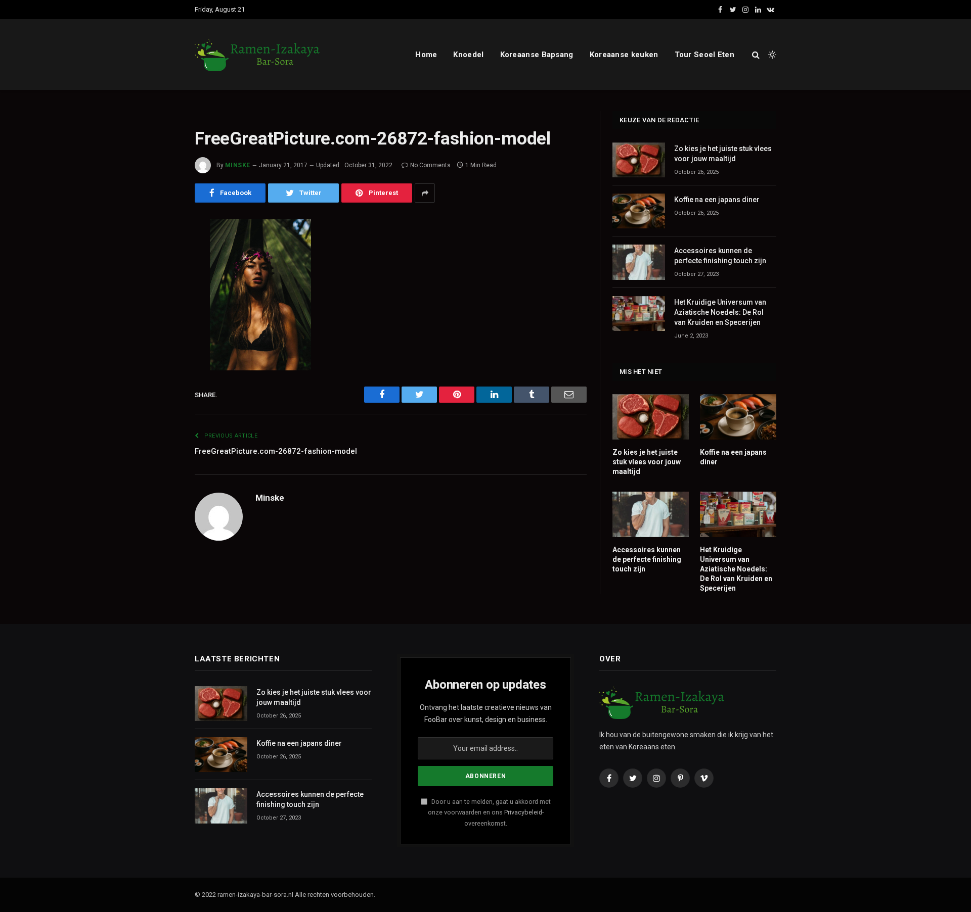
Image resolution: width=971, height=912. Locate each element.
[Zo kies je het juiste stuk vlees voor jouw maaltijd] (638, 159)
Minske (237, 165)
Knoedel (468, 54)
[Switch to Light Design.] (771, 55)
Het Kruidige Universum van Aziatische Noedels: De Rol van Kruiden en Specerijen (720, 312)
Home (426, 54)
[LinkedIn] (159, 304)
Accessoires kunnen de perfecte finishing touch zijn (720, 256)
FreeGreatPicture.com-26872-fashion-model (276, 451)
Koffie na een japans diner (717, 200)
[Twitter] (159, 278)
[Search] (756, 54)
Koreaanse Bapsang (536, 54)
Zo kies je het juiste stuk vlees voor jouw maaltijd (723, 154)
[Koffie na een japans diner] (638, 211)
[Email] (159, 356)
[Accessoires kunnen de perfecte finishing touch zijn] (638, 262)
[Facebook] (159, 253)
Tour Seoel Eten (705, 54)
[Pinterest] (159, 330)
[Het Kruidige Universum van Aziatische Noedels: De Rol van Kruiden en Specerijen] (638, 313)
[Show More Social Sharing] (425, 193)
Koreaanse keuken (624, 54)
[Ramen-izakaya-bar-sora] (258, 54)
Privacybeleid (523, 812)
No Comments (430, 165)
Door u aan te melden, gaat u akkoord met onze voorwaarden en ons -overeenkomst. (489, 812)
